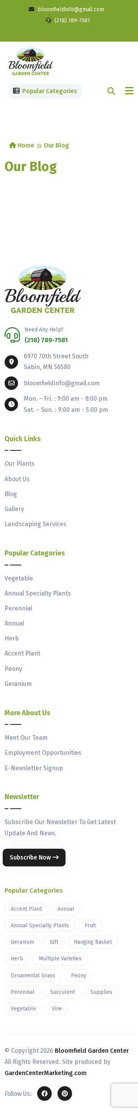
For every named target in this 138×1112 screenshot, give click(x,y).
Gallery (14, 509)
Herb (12, 638)
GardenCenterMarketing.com (46, 1073)
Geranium (18, 683)
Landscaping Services (35, 524)
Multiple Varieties (60, 958)
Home (25, 145)
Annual (14, 623)
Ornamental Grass (33, 975)
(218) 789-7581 (71, 20)
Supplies (101, 992)
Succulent (62, 992)
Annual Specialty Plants (38, 593)
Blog (11, 494)
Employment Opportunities (43, 752)
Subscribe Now (31, 857)
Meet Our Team (26, 737)
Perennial (18, 608)
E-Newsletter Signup (34, 768)
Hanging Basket (93, 942)
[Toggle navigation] (129, 91)
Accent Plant (22, 653)
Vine (57, 1008)
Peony (13, 668)
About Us (17, 479)
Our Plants (19, 463)
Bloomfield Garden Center (92, 1050)
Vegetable (19, 578)
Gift (54, 942)
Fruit (90, 925)
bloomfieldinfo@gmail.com (70, 9)
